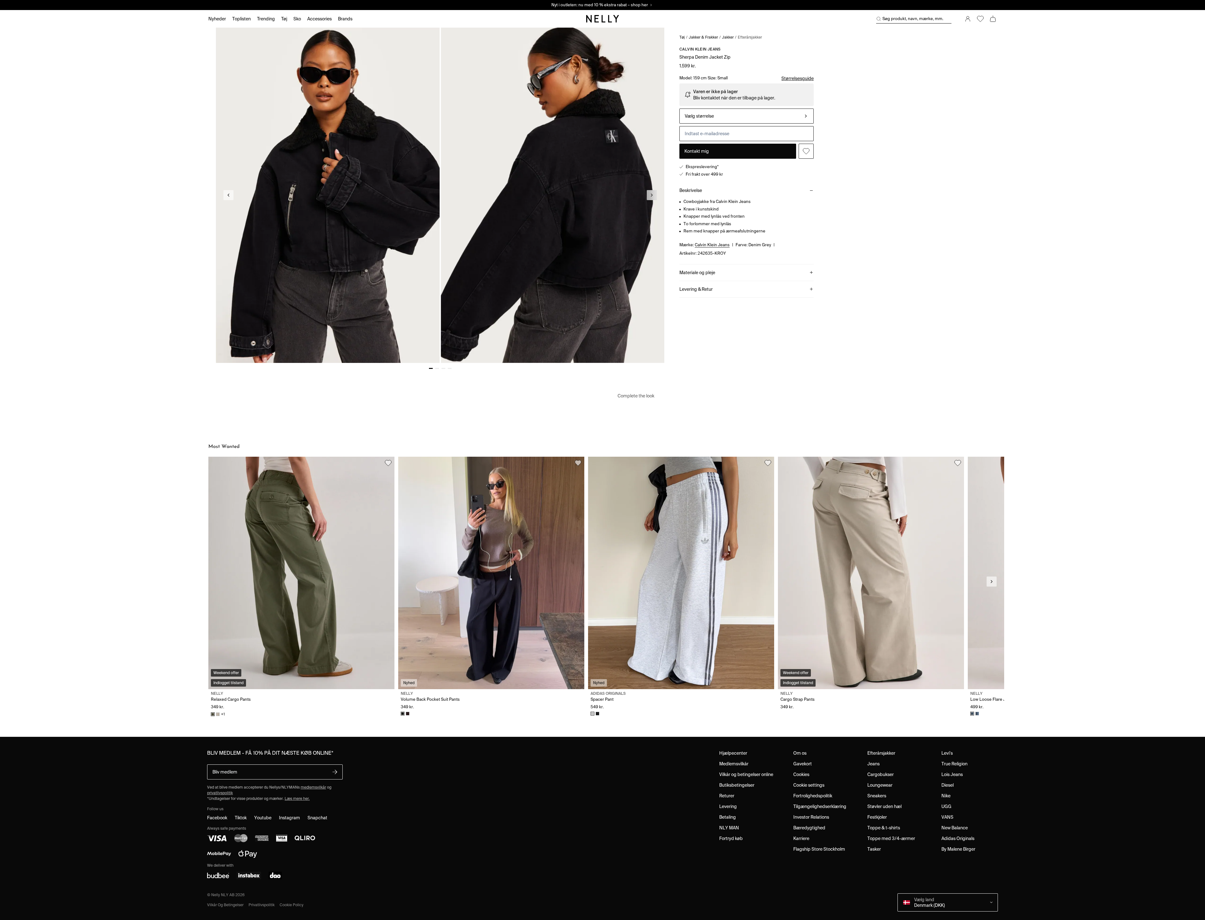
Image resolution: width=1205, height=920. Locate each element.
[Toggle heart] (806, 151)
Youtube (262, 818)
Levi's (947, 753)
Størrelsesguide (797, 78)
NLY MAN (729, 828)
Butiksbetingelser (736, 785)
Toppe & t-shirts (883, 828)
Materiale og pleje (697, 272)
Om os (799, 753)
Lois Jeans (952, 774)
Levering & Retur (696, 289)
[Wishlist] (980, 19)
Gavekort (802, 764)
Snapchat (317, 818)
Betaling (727, 817)
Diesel (947, 785)
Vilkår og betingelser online (746, 774)
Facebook (217, 818)
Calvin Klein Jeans (699, 49)
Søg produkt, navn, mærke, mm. (912, 18)
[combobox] (746, 116)
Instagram (289, 818)
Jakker (728, 37)
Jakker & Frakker (703, 37)
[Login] (968, 19)
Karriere (801, 838)
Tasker (874, 849)
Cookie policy (291, 904)
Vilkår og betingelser (225, 904)
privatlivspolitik (220, 792)
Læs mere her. (297, 798)
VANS (947, 817)
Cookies (801, 774)
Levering (728, 806)
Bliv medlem (224, 772)
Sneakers (876, 796)
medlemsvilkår (313, 787)
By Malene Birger (958, 849)
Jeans (873, 764)
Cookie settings (808, 785)
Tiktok (241, 818)
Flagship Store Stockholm (819, 849)
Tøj (682, 37)
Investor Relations (811, 817)
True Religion (954, 764)
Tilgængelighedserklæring (819, 806)
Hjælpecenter (733, 753)
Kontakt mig (696, 151)
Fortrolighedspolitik (812, 796)
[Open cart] (993, 19)
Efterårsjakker (750, 37)
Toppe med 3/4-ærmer (891, 838)
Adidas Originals (957, 838)
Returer (726, 796)
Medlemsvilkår (733, 764)
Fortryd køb (731, 838)
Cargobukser (880, 774)
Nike (946, 796)
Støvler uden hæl (884, 806)
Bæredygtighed (809, 828)
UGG (946, 806)
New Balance (954, 828)
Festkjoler (877, 817)
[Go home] (602, 19)
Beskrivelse (690, 190)
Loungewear (879, 785)
